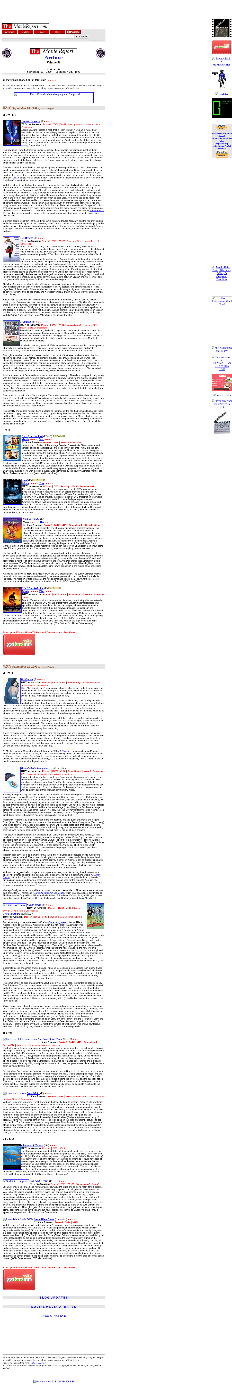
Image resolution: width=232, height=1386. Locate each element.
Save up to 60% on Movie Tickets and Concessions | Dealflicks (39, 632)
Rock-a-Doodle (31, 519)
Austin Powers (97, 210)
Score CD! (9, 1045)
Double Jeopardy (30, 121)
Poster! (46, 124)
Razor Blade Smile (44, 1219)
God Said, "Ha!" (39, 1180)
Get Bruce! (26, 237)
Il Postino (64, 751)
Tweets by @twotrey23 (53, 1315)
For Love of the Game (50, 1039)
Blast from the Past (32, 436)
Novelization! (93, 525)
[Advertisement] (116, 7)
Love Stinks (33, 1093)
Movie (25, 439)
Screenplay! (74, 682)
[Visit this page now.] (19, 654)
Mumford (25, 321)
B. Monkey (27, 679)
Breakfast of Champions (34, 768)
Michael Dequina (38, 1363)
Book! (95, 1184)
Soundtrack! (74, 325)
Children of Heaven (32, 1145)
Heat (25, 480)
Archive (53, 57)
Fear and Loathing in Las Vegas (48, 893)
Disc (41, 439)
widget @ (88, 40)
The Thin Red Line (32, 588)
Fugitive (15, 177)
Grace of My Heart (57, 922)
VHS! (63, 124)
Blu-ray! (65, 486)
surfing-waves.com (99, 40)
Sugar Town (34, 904)
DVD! (55, 124)
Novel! (88, 594)
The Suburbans (11, 913)
